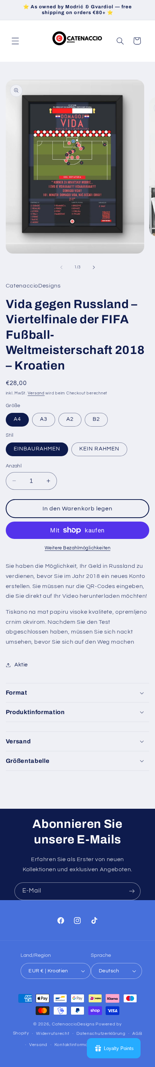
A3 (43, 419)
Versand (36, 393)
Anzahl (14, 465)
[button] (15, 41)
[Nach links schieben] (61, 267)
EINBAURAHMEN (37, 449)
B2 (96, 419)
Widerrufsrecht (52, 1034)
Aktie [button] (21, 665)
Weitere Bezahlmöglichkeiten (77, 548)
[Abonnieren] (132, 891)
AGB (137, 1034)
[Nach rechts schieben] (94, 267)
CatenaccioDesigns (73, 1024)
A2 (70, 419)
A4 (17, 419)
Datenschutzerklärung (100, 1034)
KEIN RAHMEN (99, 449)
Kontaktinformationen (78, 1045)
